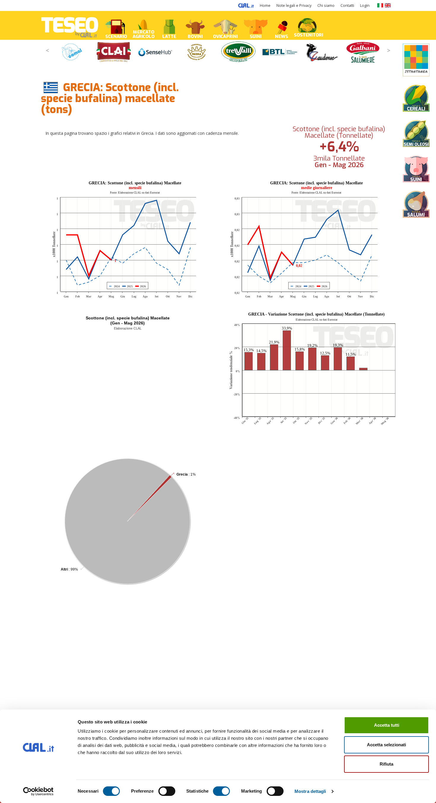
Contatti (347, 5)
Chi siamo (326, 5)
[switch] (166, 791)
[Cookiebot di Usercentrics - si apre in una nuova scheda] (38, 791)
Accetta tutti (386, 725)
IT (380, 5)
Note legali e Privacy (293, 5)
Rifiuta (386, 763)
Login (365, 5)
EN (388, 5)
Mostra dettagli (310, 791)
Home (265, 5)
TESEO (69, 25)
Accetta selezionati (386, 744)
